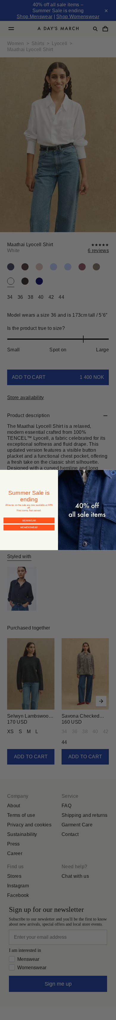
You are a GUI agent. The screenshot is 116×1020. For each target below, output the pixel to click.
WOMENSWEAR (29, 522)
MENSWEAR (29, 515)
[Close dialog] (113, 472)
